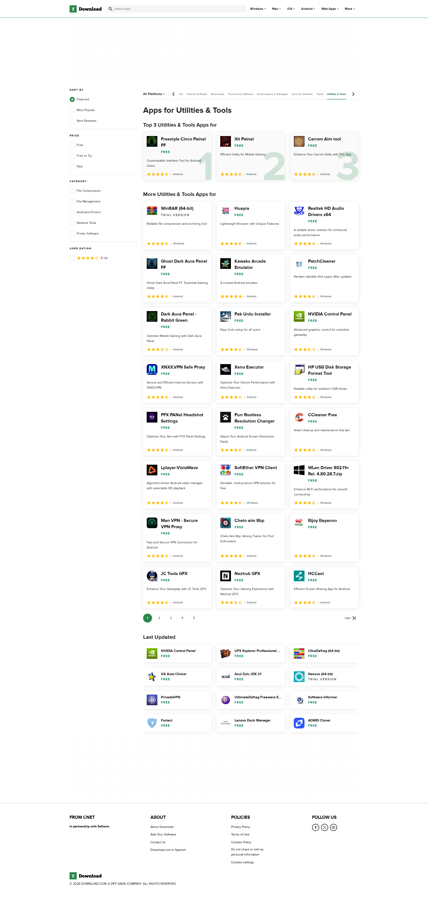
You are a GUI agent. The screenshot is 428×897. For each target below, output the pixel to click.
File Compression (89, 191)
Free (80, 145)
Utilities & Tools (336, 94)
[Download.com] (86, 8)
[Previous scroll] (173, 94)
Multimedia (217, 94)
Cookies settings (242, 862)
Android (307, 8)
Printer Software (88, 233)
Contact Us (158, 842)
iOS (289, 8)
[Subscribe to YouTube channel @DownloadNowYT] (333, 827)
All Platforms (152, 94)
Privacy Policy (240, 827)
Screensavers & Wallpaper (272, 94)
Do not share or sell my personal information (247, 852)
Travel (319, 94)
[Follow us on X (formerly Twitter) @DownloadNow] (324, 827)
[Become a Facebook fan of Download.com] (315, 827)
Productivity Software (240, 94)
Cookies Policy (241, 842)
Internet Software (197, 94)
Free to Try (84, 156)
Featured (83, 99)
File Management (88, 201)
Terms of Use (240, 834)
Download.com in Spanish (168, 850)
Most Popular (86, 110)
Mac (275, 8)
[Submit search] (110, 8)
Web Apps (328, 8)
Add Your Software (163, 834)
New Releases (87, 121)
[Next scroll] (353, 94)
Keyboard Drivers (89, 212)
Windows (256, 8)
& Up (104, 258)
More (348, 9)
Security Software (302, 94)
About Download (161, 827)
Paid (79, 166)
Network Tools (86, 223)
